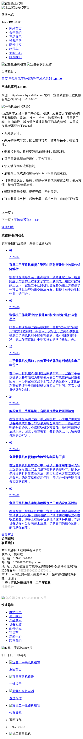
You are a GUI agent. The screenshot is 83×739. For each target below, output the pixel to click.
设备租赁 (15, 40)
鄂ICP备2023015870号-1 (35, 570)
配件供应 (15, 44)
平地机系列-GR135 (26, 220)
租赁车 (14, 49)
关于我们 (15, 32)
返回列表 (8, 227)
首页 (5, 78)
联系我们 (15, 57)
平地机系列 (28, 78)
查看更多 (8, 534)
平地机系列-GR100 (49, 78)
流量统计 (8, 586)
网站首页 (15, 28)
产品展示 (15, 36)
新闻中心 (15, 53)
